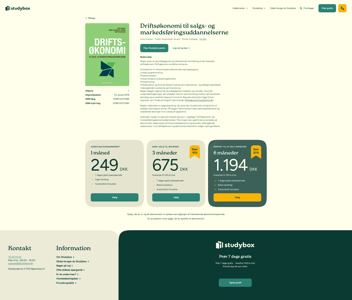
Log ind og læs (180, 48)
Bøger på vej (63, 265)
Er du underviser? (66, 274)
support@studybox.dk (20, 263)
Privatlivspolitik (65, 282)
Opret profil (235, 282)
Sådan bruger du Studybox (283, 8)
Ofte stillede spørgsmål (69, 269)
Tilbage (91, 18)
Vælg (114, 197)
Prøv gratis (327, 8)
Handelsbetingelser (67, 278)
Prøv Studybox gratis (154, 48)
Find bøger (309, 8)
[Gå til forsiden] (18, 8)
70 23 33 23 (14, 257)
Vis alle (202, 39)
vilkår (170, 218)
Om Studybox (64, 257)
